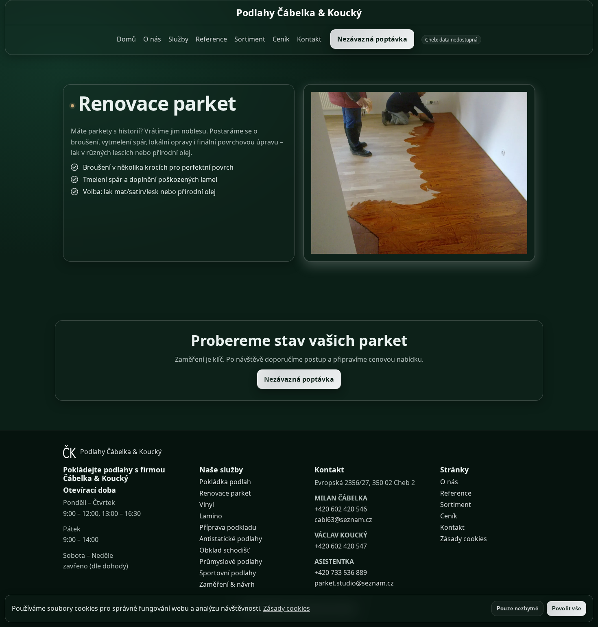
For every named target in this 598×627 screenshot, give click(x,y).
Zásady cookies (463, 538)
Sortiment (249, 39)
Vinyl (206, 504)
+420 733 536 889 (340, 572)
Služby (178, 39)
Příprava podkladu (227, 527)
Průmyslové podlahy (230, 561)
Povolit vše (566, 608)
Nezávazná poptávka (372, 39)
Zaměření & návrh (227, 584)
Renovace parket (225, 493)
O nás (152, 39)
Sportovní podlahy (227, 572)
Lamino (210, 515)
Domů (126, 39)
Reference (211, 39)
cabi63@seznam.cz (343, 519)
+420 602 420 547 (340, 546)
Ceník (281, 39)
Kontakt (309, 39)
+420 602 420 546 (340, 509)
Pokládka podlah (225, 481)
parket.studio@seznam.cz (354, 583)
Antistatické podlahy (230, 538)
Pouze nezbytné (517, 608)
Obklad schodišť (224, 550)
